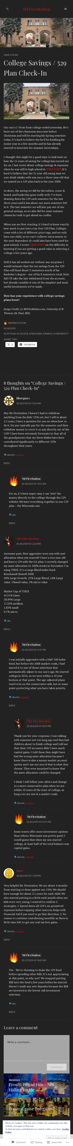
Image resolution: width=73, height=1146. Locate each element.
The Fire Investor (27, 538)
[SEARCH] (7, 9)
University (61, 333)
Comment (56, 1067)
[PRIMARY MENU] (65, 9)
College (23, 333)
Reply (7, 463)
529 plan (10, 333)
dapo (19, 870)
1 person (19, 455)
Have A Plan (11, 55)
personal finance (41, 333)
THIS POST (53, 169)
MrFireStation (36, 9)
